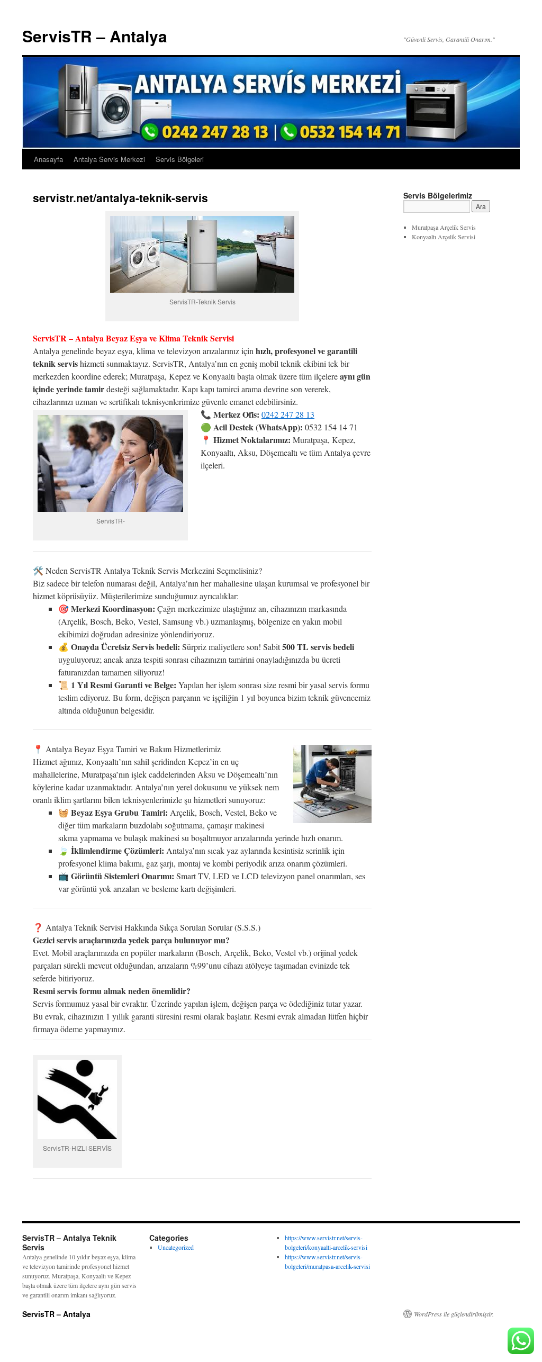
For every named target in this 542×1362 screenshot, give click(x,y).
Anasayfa (48, 159)
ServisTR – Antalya (94, 35)
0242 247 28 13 (287, 414)
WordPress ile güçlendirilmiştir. (454, 1314)
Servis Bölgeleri (180, 159)
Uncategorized (176, 1247)
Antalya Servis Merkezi (109, 159)
